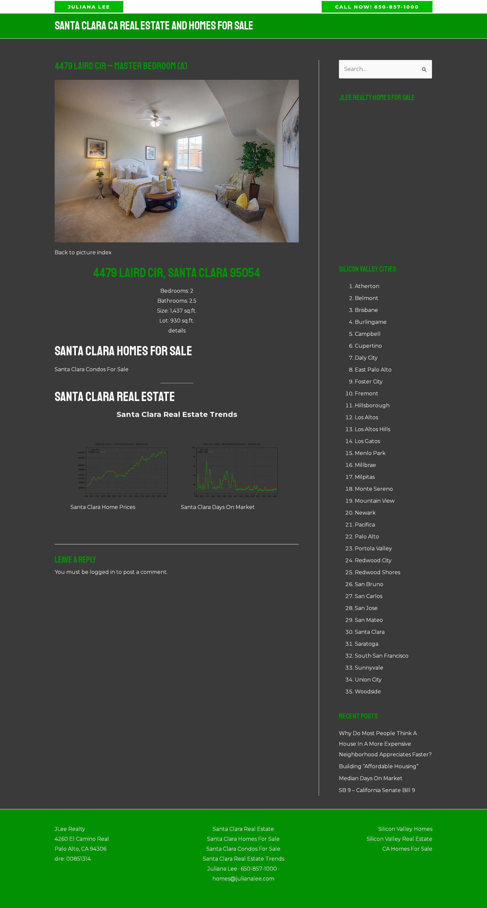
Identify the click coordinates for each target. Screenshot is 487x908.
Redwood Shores (377, 572)
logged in (102, 572)
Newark (365, 513)
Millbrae (365, 465)
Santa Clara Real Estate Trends (177, 414)
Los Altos (366, 417)
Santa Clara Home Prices (103, 507)
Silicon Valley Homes (405, 829)
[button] (89, 7)
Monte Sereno (374, 489)
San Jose (366, 608)
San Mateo (369, 620)
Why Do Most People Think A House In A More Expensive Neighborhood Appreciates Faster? (385, 744)
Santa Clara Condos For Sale (92, 369)
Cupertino (368, 346)
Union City (368, 680)
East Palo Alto (373, 370)
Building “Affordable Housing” (378, 766)
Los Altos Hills (372, 429)
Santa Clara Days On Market (218, 507)
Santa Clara (370, 632)
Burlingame (371, 322)
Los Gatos (367, 441)
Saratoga (366, 644)
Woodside (368, 691)
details (177, 331)
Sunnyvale (369, 668)
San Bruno (369, 584)
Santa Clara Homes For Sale (123, 351)
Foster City (369, 381)
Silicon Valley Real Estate (399, 839)
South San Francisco (381, 656)
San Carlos (368, 596)
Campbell (368, 334)
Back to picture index (83, 252)
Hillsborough (372, 405)
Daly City (366, 358)
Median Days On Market (371, 778)
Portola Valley (373, 548)
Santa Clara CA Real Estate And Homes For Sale (154, 26)
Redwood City (373, 560)
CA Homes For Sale (407, 849)
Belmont (366, 298)
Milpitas (365, 477)
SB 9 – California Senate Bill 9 (377, 790)
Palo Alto (367, 536)
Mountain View (375, 501)
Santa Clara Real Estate (115, 396)
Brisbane (366, 310)
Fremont (366, 393)
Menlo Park (370, 453)
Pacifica (365, 525)
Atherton (367, 286)
